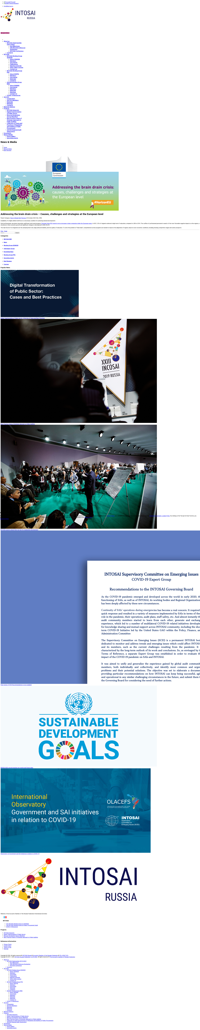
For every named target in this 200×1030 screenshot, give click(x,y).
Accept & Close (4, 519)
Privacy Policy (110, 516)
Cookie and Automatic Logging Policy (159, 516)
